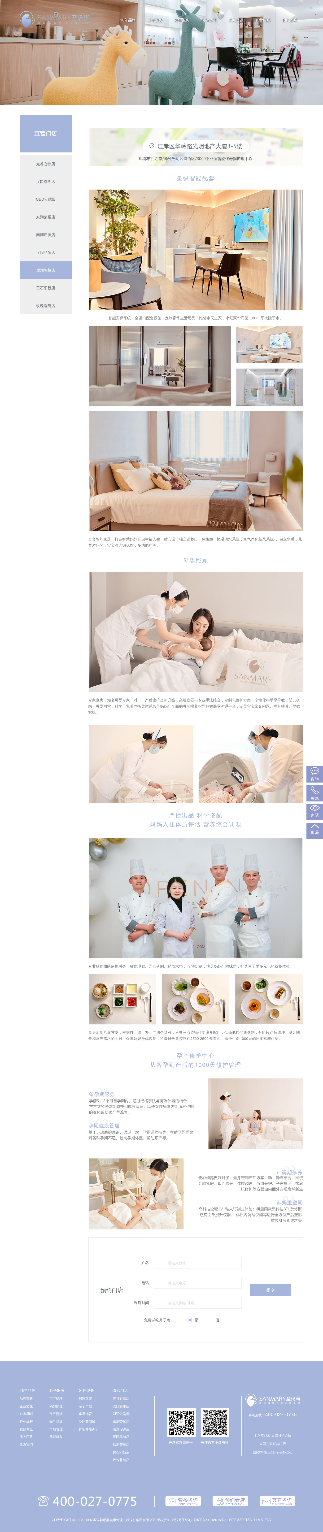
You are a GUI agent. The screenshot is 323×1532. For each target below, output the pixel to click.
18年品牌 (128, 20)
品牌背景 (26, 1398)
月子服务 (155, 20)
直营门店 (263, 20)
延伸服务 (182, 20)
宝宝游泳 (56, 1413)
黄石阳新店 (45, 287)
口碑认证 (209, 20)
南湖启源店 (45, 234)
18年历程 (26, 1413)
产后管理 (56, 1429)
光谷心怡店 (45, 163)
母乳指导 (56, 1421)
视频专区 (26, 1429)
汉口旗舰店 (45, 181)
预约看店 (289, 20)
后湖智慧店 (45, 270)
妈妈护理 (56, 1406)
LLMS (258, 1519)
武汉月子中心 (182, 1519)
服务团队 (26, 1436)
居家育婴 (85, 1398)
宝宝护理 (56, 1398)
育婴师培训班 (89, 1429)
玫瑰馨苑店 (45, 305)
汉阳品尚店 (45, 252)
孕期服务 (56, 1436)
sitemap (236, 1519)
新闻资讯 (236, 20)
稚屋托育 (85, 1413)
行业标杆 (26, 1421)
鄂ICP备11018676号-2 (210, 1519)
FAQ (268, 1519)
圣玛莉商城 (87, 1421)
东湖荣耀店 (45, 217)
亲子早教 (85, 1406)
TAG (248, 1519)
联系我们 (26, 1444)
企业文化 (26, 1406)
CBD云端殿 (46, 199)
